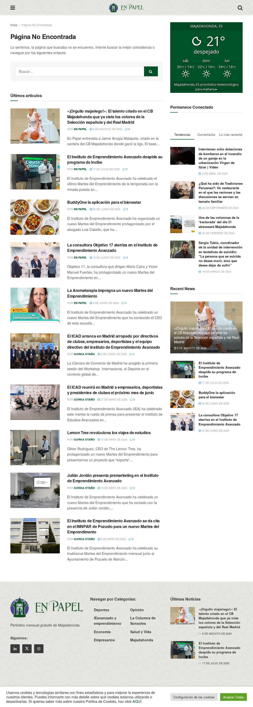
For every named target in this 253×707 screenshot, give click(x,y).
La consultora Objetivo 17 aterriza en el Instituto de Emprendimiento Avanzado (112, 247)
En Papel (80, 129)
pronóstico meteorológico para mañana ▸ (206, 86)
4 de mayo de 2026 (113, 539)
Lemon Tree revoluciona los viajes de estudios (109, 432)
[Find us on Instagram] (38, 648)
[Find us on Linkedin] (15, 648)
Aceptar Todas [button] (233, 697)
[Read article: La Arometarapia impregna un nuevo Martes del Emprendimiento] (35, 305)
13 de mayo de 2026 (113, 439)
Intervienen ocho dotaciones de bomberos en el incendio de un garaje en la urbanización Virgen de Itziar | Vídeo (220, 158)
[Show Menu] (12, 7)
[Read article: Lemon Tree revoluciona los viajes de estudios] (35, 447)
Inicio (14, 25)
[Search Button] (240, 7)
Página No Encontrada (36, 25)
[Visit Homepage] (126, 7)
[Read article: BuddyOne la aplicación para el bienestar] (35, 217)
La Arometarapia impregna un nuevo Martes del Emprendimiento (110, 293)
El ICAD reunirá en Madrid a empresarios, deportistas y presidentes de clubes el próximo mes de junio (114, 389)
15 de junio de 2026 (106, 257)
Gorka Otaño (84, 354)
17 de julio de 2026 (106, 169)
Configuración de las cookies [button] (194, 697)
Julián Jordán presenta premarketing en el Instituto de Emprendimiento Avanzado (113, 478)
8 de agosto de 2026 (107, 129)
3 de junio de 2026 (113, 354)
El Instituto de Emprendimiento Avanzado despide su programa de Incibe (115, 159)
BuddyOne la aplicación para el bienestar (104, 202)
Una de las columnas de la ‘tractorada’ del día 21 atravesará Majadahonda (219, 222)
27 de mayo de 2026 (113, 399)
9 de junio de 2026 (105, 303)
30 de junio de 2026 (106, 209)
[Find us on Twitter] (27, 648)
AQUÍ (136, 701)
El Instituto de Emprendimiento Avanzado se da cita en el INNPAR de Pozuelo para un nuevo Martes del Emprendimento (113, 526)
